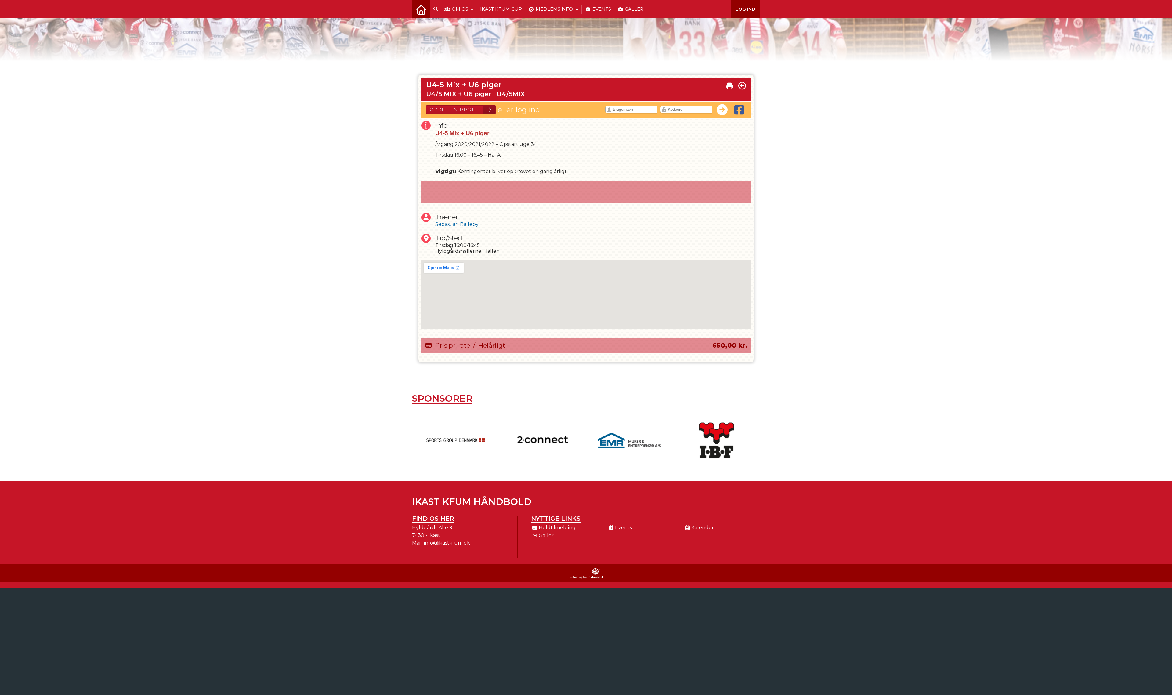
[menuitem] (421, 9)
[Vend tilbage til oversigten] (742, 85)
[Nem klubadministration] (586, 577)
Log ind (745, 9)
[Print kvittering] (729, 84)
